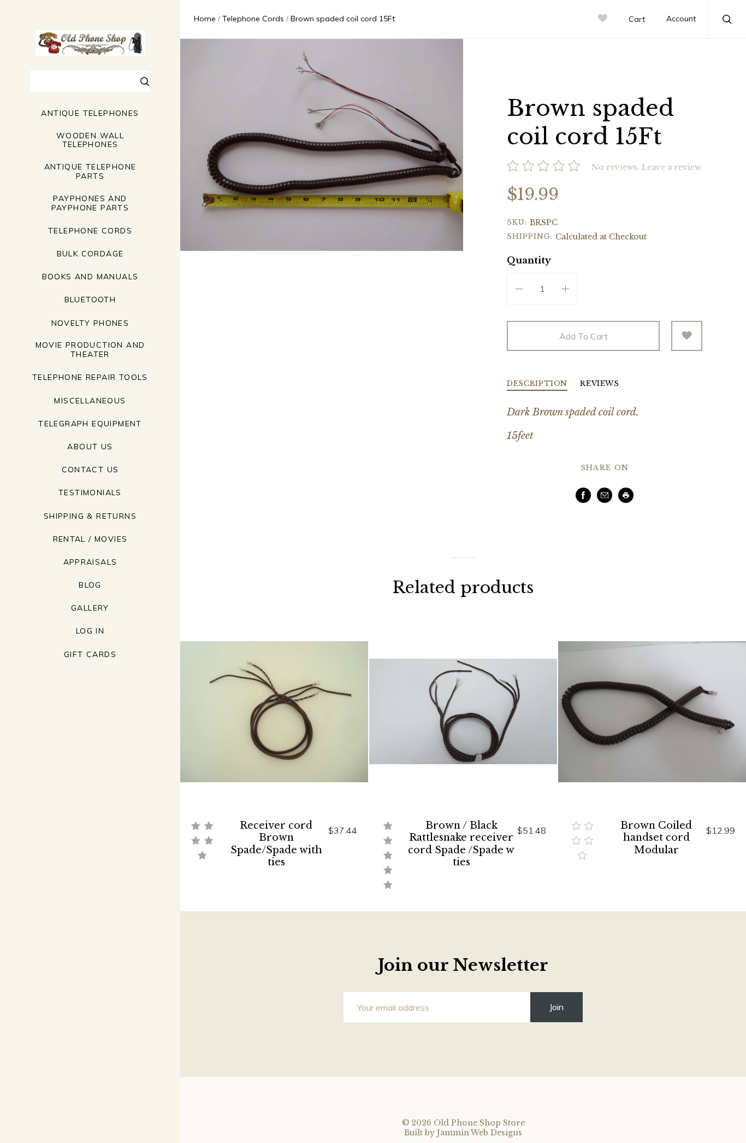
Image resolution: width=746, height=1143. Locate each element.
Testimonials (90, 492)
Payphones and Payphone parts (90, 203)
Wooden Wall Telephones (90, 140)
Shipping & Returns (90, 516)
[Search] (145, 83)
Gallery (90, 608)
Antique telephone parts (90, 171)
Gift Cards (90, 654)
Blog (90, 585)
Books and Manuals (90, 277)
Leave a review (671, 167)
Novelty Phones (90, 323)
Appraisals (90, 562)
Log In (90, 631)
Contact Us (90, 469)
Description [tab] (537, 384)
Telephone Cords (90, 231)
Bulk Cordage (90, 254)
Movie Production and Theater (90, 350)
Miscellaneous (90, 401)
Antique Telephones (90, 113)
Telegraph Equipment (90, 424)
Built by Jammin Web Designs (463, 1133)
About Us (90, 447)
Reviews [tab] (599, 384)
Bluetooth (90, 299)
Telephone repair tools (90, 377)
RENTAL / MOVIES (90, 539)
